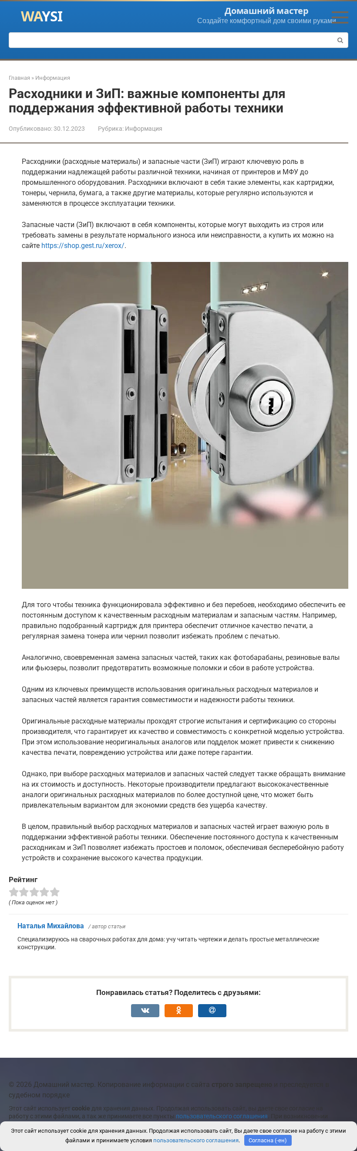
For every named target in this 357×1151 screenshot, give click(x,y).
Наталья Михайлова (50, 926)
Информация (143, 128)
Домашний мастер (267, 11)
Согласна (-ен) (268, 1140)
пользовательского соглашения (222, 1116)
